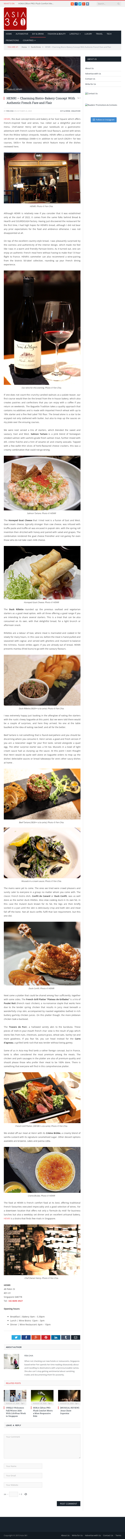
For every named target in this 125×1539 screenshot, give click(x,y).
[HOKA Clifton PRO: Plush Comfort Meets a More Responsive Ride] (42, 1397)
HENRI (7, 119)
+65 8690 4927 (15, 1300)
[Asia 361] (15, 18)
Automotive (22, 33)
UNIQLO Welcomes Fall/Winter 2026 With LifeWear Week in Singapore (16, 1411)
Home (9, 33)
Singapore (75, 111)
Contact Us (90, 78)
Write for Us (90, 84)
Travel (99, 33)
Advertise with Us (93, 73)
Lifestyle (74, 33)
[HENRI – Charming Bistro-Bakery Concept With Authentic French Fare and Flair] (42, 75)
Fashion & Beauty (57, 33)
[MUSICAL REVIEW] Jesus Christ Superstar (69, 1410)
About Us (89, 68)
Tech (109, 33)
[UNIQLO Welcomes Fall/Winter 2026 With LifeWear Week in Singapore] (15, 1397)
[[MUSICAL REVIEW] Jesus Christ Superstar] (69, 1397)
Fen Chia (10, 111)
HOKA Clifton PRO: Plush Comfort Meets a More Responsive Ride (36, 3)
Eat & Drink (38, 33)
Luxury (88, 33)
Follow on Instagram (105, 119)
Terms (118, 1535)
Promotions (12, 40)
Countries (28, 40)
